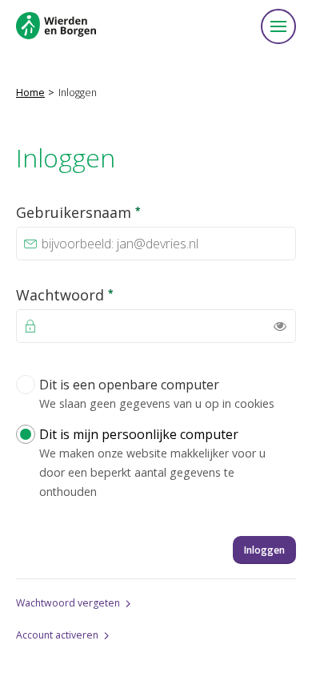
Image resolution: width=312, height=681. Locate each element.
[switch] (280, 326)
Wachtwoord (100, 294)
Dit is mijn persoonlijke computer (152, 462)
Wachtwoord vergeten (68, 603)
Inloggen (264, 550)
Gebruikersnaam (114, 212)
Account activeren (57, 635)
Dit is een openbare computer (156, 393)
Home (30, 92)
